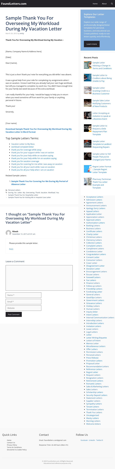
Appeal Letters (92, 211)
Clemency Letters (94, 240)
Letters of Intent (93, 340)
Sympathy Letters (94, 403)
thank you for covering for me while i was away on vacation (36, 164)
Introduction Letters (95, 323)
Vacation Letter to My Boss (23, 144)
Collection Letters (94, 242)
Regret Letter (92, 372)
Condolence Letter (94, 251)
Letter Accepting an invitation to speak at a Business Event (102, 116)
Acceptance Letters (94, 197)
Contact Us (11, 443)
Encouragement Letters (96, 271)
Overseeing (30, 192)
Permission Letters (94, 352)
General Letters (93, 294)
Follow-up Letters (93, 286)
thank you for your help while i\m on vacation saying (33, 158)
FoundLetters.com (14, 4)
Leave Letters (92, 329)
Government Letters (95, 300)
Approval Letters (93, 219)
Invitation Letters (93, 326)
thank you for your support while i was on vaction (32, 152)
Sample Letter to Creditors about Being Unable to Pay (102, 78)
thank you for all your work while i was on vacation (33, 167)
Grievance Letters (94, 303)
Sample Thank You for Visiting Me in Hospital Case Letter (29, 197)
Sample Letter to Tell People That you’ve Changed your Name (102, 157)
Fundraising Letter (94, 291)
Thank (37, 192)
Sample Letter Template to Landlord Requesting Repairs (102, 144)
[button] (112, 3)
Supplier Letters (93, 401)
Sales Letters (91, 389)
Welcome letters (93, 424)
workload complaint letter (22, 146)
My (24, 192)
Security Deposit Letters (96, 395)
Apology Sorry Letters (95, 208)
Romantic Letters (93, 383)
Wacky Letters (92, 418)
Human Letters (93, 309)
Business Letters (93, 228)
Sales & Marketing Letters (97, 386)
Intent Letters (92, 314)
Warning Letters (93, 421)
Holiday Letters (93, 306)
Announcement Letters (96, 205)
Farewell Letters (93, 277)
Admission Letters (94, 199)
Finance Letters (93, 283)
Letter (20, 192)
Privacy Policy (12, 445)
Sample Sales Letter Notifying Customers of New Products (102, 103)
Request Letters (93, 375)
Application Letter (94, 214)
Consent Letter (92, 257)
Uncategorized (92, 415)
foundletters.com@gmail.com (55, 440)
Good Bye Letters (94, 297)
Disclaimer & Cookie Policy (17, 450)
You (57, 192)
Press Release (92, 357)
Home (95, 3)
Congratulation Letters (96, 254)
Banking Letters (93, 225)
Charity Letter (92, 234)
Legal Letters (92, 332)
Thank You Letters (94, 412)
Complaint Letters (94, 245)
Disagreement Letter (95, 265)
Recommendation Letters (97, 366)
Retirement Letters (94, 380)
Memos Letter (92, 343)
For (15, 192)
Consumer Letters (94, 260)
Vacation (44, 192)
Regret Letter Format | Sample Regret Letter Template (102, 169)
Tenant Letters (92, 406)
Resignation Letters (94, 378)
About (104, 3)
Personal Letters (14, 190)
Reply (11, 249)
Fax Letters (91, 280)
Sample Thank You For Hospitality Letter (23, 195)
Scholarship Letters (94, 392)
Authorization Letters (95, 222)
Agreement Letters (94, 202)
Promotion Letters (94, 360)
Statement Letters (94, 398)
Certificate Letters (94, 231)
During (10, 192)
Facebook (84, 440)
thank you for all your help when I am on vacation (32, 169)
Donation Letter (93, 268)
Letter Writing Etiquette (96, 337)
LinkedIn (92, 440)
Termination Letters (95, 409)
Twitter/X (99, 440)
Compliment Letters (95, 248)
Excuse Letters (92, 274)
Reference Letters (94, 369)
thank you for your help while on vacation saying (32, 155)
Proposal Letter (93, 363)
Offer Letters (92, 349)
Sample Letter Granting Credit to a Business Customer (101, 91)
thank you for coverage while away (26, 149)
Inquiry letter (92, 311)
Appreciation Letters (95, 217)
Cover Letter (91, 263)
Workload (51, 192)
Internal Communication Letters (100, 317)
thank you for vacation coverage (25, 161)
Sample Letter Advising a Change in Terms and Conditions (102, 65)
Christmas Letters (94, 237)
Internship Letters (94, 320)
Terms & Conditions (14, 447)
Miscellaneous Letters (95, 346)
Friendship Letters (94, 288)
